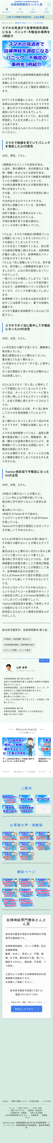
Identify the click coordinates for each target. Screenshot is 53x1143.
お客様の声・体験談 (18, 1113)
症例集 (44, 1115)
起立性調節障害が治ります (16, 1115)
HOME (5, 1101)
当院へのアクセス (17, 1110)
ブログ (27, 1118)
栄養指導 (34, 1115)
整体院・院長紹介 (35, 1110)
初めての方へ (23, 1108)
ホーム (12, 1108)
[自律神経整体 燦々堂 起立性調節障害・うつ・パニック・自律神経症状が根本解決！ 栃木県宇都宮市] (26, 3)
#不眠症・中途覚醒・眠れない (17, 639)
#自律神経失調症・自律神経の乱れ (19, 645)
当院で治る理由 (36, 1113)
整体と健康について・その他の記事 (30, 23)
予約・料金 (37, 1108)
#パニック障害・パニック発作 (17, 650)
